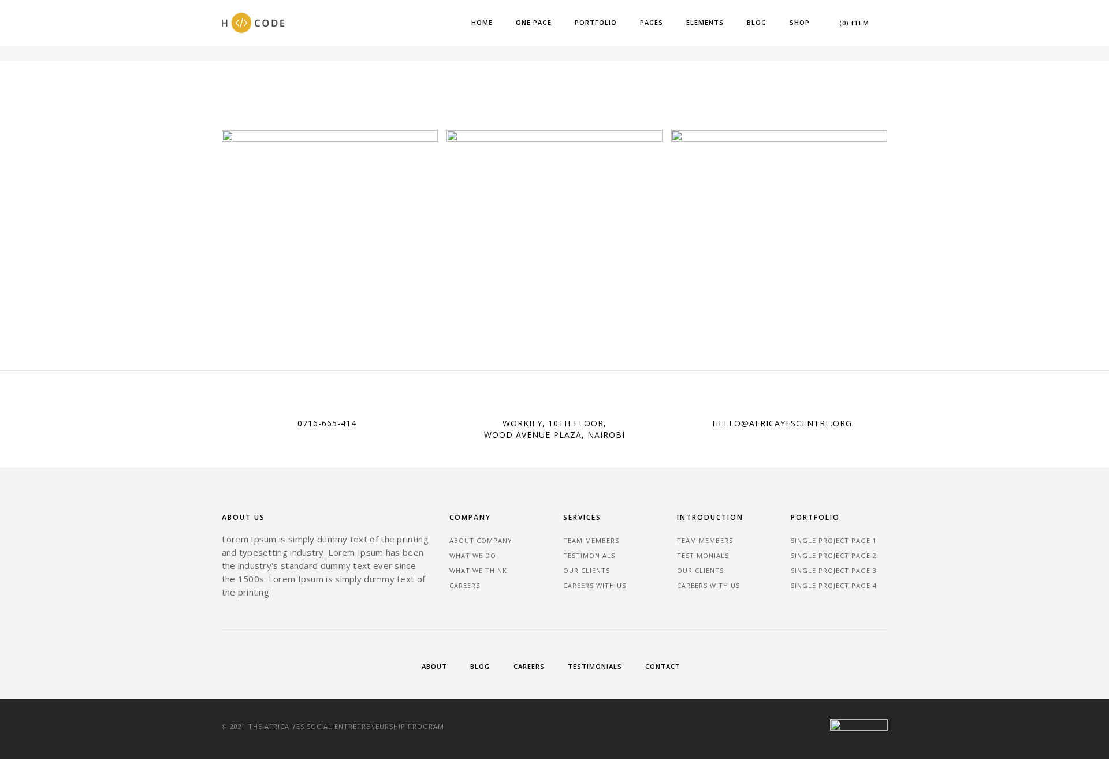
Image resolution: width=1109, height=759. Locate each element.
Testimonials (589, 555)
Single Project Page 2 (834, 555)
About (434, 666)
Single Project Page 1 (834, 540)
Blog (756, 22)
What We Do (472, 555)
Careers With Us (594, 585)
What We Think (478, 570)
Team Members (591, 540)
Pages (651, 22)
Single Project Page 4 (834, 585)
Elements (705, 22)
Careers (464, 585)
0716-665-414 (326, 423)
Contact (662, 666)
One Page (534, 22)
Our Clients (586, 570)
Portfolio (596, 22)
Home (482, 22)
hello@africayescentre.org (782, 423)
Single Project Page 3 (834, 570)
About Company (480, 540)
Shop (800, 22)
